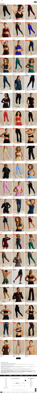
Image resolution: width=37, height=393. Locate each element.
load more (18, 358)
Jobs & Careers (31, 386)
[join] (25, 380)
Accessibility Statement (6, 387)
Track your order (6, 382)
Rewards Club (31, 385)
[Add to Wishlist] (11, 18)
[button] (1, 392)
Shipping (6, 380)
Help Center (6, 383)
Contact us (6, 379)
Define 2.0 (23, 370)
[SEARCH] (33, 0)
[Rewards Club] (35, 391)
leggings (31, 366)
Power (8, 370)
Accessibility (6, 386)
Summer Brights (31, 382)
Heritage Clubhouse (31, 383)
